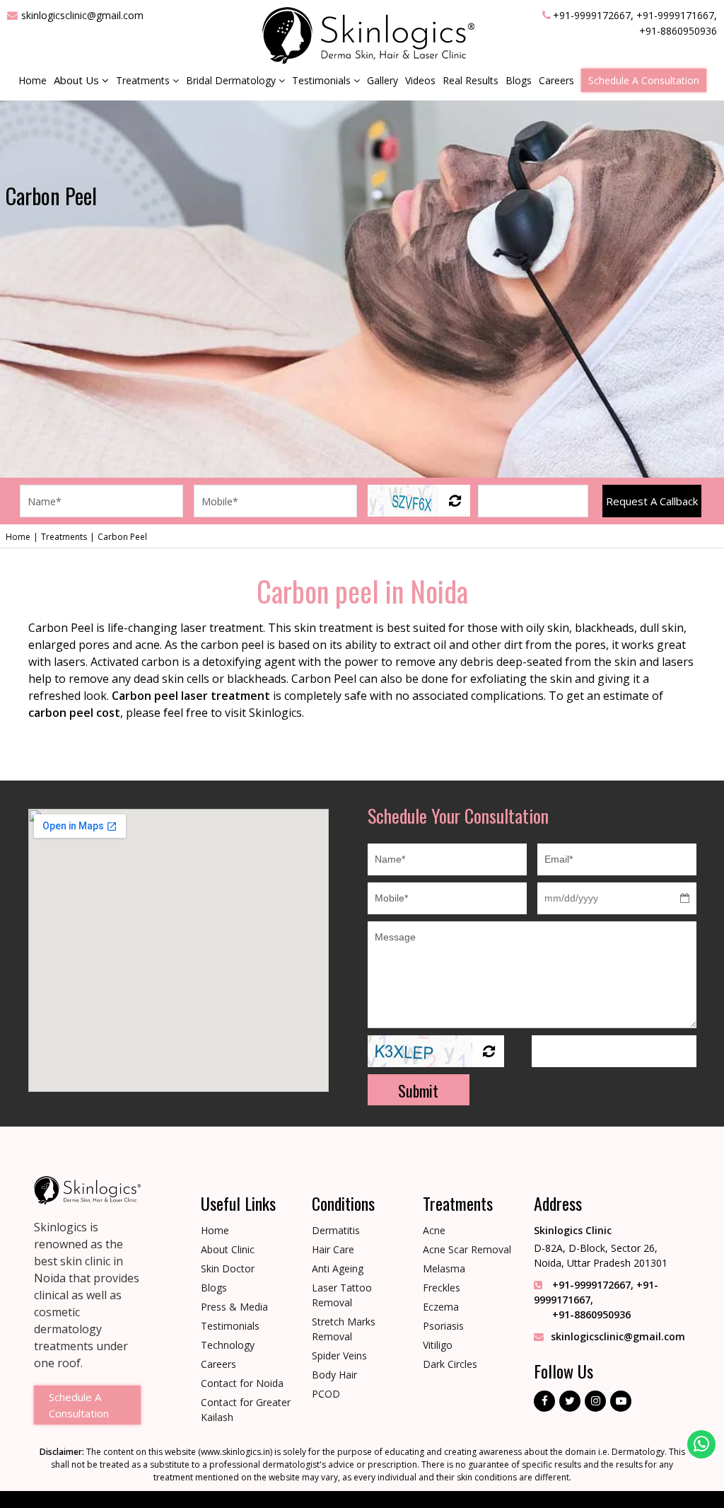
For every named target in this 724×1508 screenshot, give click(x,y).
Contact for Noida (242, 1383)
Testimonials (323, 80)
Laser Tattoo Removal (342, 1295)
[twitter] (569, 1401)
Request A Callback (652, 501)
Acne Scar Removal (467, 1249)
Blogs (519, 80)
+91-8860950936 (678, 31)
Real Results (470, 80)
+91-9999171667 (675, 15)
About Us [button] (78, 80)
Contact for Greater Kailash (246, 1409)
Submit (418, 1090)
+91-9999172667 (592, 15)
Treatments (144, 80)
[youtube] (620, 1401)
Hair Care (333, 1249)
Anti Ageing (337, 1268)
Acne (434, 1230)
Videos (420, 80)
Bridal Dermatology (232, 80)
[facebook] (544, 1401)
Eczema (441, 1306)
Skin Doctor (228, 1268)
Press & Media (234, 1306)
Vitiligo (437, 1345)
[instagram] (595, 1401)
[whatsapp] (701, 1444)
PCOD (326, 1393)
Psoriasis (443, 1326)
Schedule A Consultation (643, 80)
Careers (556, 80)
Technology (228, 1345)
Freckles (441, 1287)
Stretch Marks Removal (343, 1329)
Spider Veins (339, 1355)
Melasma (444, 1268)
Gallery (382, 80)
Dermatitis (336, 1230)
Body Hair (334, 1374)
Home (32, 80)
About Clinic (228, 1249)
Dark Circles (450, 1364)
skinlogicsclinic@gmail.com (82, 15)
